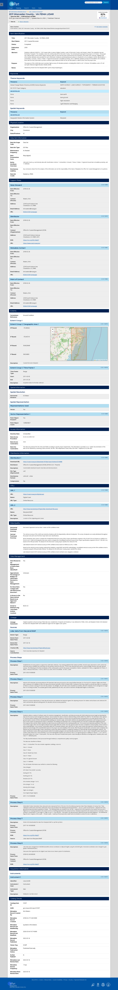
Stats (33, 8)
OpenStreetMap (103, 360)
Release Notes (48, 980)
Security (71, 980)
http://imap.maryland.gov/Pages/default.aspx (36, 648)
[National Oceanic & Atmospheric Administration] (103, 986)
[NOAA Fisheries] (98, 986)
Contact (41, 980)
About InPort (35, 980)
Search (26, 8)
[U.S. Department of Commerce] (108, 986)
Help (40, 8)
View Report (104, 17)
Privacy (65, 980)
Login (11, 8)
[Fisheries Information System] (93, 986)
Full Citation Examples (102, 26)
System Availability (57, 980)
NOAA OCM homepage (30, 212)
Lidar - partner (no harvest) (35, 11)
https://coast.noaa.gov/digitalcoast (33, 494)
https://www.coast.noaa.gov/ (31, 243)
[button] (52, 329)
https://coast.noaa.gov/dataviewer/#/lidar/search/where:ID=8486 (42, 462)
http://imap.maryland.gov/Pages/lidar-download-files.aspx (40, 509)
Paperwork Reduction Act (80, 980)
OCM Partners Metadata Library (18, 11)
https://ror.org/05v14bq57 (31, 240)
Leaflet (97, 360)
